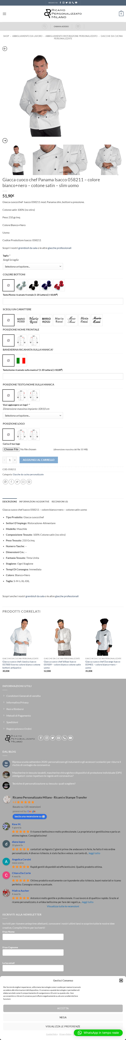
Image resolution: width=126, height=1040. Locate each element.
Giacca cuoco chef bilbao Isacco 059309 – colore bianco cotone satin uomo (62, 664)
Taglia (6, 255)
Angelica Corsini (21, 859)
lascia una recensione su (28, 816)
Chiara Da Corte (21, 873)
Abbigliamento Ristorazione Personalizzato (71, 36)
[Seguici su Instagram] (63, 3)
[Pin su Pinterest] (29, 481)
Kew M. (16, 824)
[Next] (123, 647)
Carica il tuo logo (11, 443)
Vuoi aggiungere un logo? (16, 404)
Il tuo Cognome (10, 947)
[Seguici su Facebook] (60, 3)
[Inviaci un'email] (70, 3)
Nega (63, 1017)
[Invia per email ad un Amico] (23, 481)
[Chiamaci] (73, 3)
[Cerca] (44, 26)
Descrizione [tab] (9, 501)
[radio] (8, 285)
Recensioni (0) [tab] (60, 501)
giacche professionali (59, 247)
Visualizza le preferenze (63, 1026)
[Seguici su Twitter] (67, 3)
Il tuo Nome (8, 931)
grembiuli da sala (27, 247)
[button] (121, 980)
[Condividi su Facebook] (11, 481)
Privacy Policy (65, 1034)
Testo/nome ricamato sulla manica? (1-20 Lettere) (33, 369)
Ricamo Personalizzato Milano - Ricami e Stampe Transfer (50, 797)
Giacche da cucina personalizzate (28, 474)
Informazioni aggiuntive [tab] (34, 501)
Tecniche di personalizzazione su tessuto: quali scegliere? (43, 783)
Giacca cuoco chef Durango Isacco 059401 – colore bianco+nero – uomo (102, 664)
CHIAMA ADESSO (61, 26)
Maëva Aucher (20, 890)
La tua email (8, 963)
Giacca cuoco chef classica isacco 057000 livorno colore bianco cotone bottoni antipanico (21, 664)
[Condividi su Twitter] (17, 481)
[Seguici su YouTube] (76, 3)
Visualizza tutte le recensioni (63, 906)
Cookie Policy (52, 1034)
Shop (6, 36)
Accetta (63, 1008)
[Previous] (2, 647)
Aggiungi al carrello (39, 459)
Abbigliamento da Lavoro (27, 36)
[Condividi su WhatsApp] (5, 481)
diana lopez (18, 841)
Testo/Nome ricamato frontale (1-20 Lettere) (30, 294)
